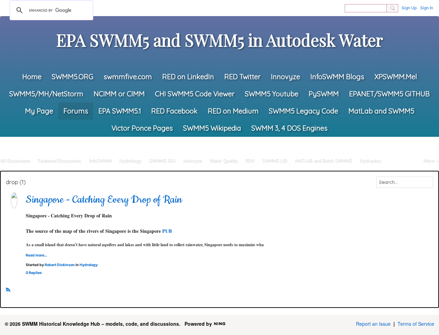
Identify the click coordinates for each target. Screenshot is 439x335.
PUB (167, 231)
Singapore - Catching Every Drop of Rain (104, 200)
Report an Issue (373, 323)
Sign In (426, 7)
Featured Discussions (59, 160)
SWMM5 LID (274, 160)
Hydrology (130, 160)
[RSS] (8, 288)
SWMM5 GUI (162, 160)
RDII (249, 160)
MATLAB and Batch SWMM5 (323, 160)
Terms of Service (416, 323)
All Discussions (15, 160)
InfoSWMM (99, 160)
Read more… (36, 255)
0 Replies (34, 273)
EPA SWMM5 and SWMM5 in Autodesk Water (219, 40)
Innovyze (192, 160)
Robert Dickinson (60, 265)
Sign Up (409, 7)
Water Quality (223, 160)
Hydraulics (370, 160)
